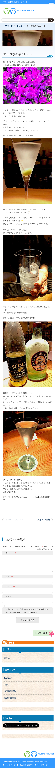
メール (10, 586)
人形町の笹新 (44, 519)
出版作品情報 (10, 698)
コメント (11, 553)
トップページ (7, 26)
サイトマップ (42, 765)
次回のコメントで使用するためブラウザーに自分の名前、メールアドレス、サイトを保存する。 (27, 610)
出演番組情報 (10, 691)
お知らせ (8, 678)
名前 (9, 576)
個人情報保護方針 (26, 765)
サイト (8, 596)
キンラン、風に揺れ (14, 519)
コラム (19, 26)
